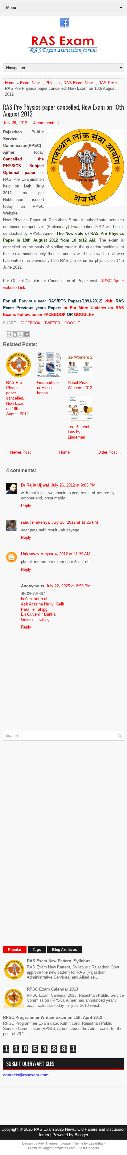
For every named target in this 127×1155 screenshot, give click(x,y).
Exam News (31, 83)
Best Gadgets (88, 1148)
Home (10, 83)
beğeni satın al (34, 599)
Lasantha (96, 1143)
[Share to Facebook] (26, 334)
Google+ (72, 323)
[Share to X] (21, 334)
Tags (37, 950)
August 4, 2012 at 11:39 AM (65, 554)
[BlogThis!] (15, 334)
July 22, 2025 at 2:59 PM (68, 586)
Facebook (29, 323)
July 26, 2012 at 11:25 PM (74, 522)
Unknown (30, 554)
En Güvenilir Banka (38, 614)
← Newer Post (18, 452)
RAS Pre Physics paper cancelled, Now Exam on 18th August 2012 (63, 110)
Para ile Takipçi (34, 609)
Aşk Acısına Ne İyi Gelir (42, 604)
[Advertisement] (49, 837)
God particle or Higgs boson (48, 387)
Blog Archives (64, 950)
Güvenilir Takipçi (36, 619)
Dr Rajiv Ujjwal (35, 485)
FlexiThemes (48, 1143)
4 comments (44, 122)
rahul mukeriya (35, 522)
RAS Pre (106, 83)
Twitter (51, 323)
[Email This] (9, 334)
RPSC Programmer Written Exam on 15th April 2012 (52, 1017)
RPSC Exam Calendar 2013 (52, 989)
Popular (15, 950)
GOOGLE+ (84, 314)
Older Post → (110, 452)
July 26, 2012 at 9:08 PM (73, 485)
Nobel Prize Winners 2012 (80, 385)
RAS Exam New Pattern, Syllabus (58, 961)
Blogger (81, 1135)
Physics (52, 83)
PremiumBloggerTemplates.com (52, 1148)
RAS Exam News (79, 83)
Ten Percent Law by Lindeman (78, 432)
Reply (26, 505)
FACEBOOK (54, 314)
